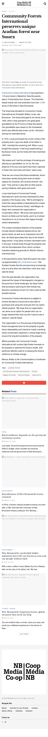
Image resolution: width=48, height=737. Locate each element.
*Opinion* (12, 11)
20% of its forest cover (27, 262)
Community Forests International (16, 92)
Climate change (9, 608)
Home (4, 11)
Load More (24, 634)
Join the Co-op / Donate (19, 708)
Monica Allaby (9, 42)
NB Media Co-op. (13, 698)
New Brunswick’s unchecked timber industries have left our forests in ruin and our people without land (24, 556)
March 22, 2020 (25, 42)
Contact (35, 708)
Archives (29, 711)
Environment (7, 491)
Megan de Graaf (9, 375)
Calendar (19, 711)
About (4, 708)
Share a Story (7, 711)
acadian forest (14, 368)
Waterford (36, 375)
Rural (4, 432)
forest (34, 371)
